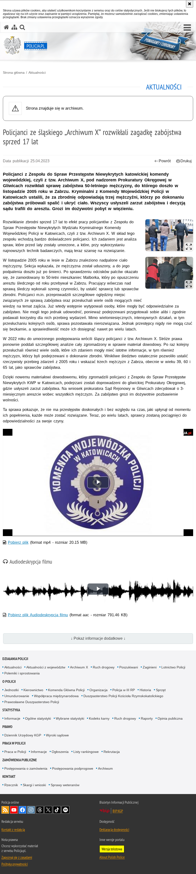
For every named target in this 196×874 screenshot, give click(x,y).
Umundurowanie (16, 696)
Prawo (7, 726)
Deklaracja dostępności (114, 829)
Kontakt (9, 776)
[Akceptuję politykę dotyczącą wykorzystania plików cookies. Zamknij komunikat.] (189, 4)
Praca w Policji (14, 743)
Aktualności (37, 72)
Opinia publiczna (170, 718)
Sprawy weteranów (65, 785)
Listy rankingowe (86, 752)
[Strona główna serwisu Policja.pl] (6, 27)
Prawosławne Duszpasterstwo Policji (31, 702)
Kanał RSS (5, 810)
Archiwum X (79, 667)
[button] (187, 28)
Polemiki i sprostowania (22, 673)
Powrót (165, 161)
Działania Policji (15, 658)
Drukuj (186, 161)
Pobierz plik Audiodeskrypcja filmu (38, 615)
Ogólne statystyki (38, 718)
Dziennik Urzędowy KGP (22, 735)
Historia (145, 690)
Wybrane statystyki (70, 718)
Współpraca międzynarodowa (56, 696)
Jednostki (11, 690)
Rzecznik (11, 785)
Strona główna (14, 72)
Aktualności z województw (45, 667)
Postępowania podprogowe (72, 768)
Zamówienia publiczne (19, 759)
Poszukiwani (128, 667)
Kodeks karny (99, 718)
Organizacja (98, 690)
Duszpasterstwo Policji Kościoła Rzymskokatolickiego (123, 696)
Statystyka (11, 709)
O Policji (9, 681)
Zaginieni (150, 667)
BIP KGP (118, 810)
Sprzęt (161, 690)
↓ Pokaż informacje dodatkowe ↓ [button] (98, 638)
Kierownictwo (33, 690)
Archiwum (105, 768)
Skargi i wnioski (34, 785)
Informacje (12, 718)
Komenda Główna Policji (66, 690)
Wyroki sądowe (57, 735)
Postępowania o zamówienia (25, 768)
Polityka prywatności (14, 864)
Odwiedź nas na (14, 810)
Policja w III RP (123, 690)
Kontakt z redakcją (13, 829)
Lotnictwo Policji (173, 667)
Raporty (147, 718)
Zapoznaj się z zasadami (16, 857)
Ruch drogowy (103, 667)
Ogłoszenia (60, 752)
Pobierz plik (18, 542)
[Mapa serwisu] (14, 27)
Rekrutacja (111, 752)
